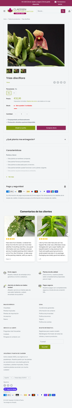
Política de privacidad (46, 313)
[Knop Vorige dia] (4, 234)
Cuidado (6, 334)
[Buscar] (63, 11)
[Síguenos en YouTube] (11, 385)
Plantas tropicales (9, 311)
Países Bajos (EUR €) (21, 377)
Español (6, 377)
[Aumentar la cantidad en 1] (27, 114)
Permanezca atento (61, 3)
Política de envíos (45, 316)
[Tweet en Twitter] (61, 82)
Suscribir (45, 347)
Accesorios (7, 316)
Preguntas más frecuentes (12, 331)
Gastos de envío (32, 101)
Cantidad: (9, 114)
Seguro (41, 319)
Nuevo (6, 319)
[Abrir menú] (4, 11)
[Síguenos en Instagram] (8, 385)
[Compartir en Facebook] (54, 82)
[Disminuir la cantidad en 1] (16, 114)
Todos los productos (14, 19)
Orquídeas (7, 308)
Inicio (5, 19)
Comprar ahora (51, 128)
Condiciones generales (46, 308)
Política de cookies (45, 322)
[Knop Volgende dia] (67, 234)
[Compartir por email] (64, 82)
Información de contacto (47, 311)
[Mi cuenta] (69, 11)
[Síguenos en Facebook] (5, 385)
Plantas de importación (11, 313)
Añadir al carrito (20, 128)
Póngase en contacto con (12, 337)
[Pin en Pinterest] (58, 82)
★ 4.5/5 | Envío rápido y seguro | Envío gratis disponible (36, 3)
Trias (8, 82)
